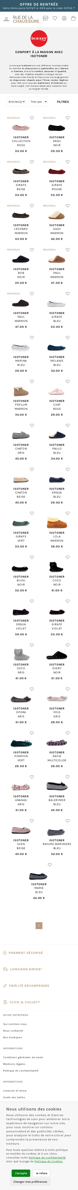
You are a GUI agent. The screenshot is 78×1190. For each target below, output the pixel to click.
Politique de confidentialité (20, 1070)
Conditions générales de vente (23, 1057)
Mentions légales (14, 1064)
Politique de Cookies (49, 1161)
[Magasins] (45, 19)
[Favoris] (54, 19)
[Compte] (64, 19)
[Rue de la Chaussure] (26, 19)
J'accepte (21, 1173)
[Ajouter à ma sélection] (32, 118)
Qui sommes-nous (15, 1024)
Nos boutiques (12, 1037)
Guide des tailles (14, 1097)
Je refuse (41, 1173)
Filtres (63, 102)
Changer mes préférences (30, 1181)
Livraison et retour (15, 1090)
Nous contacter (13, 1030)
